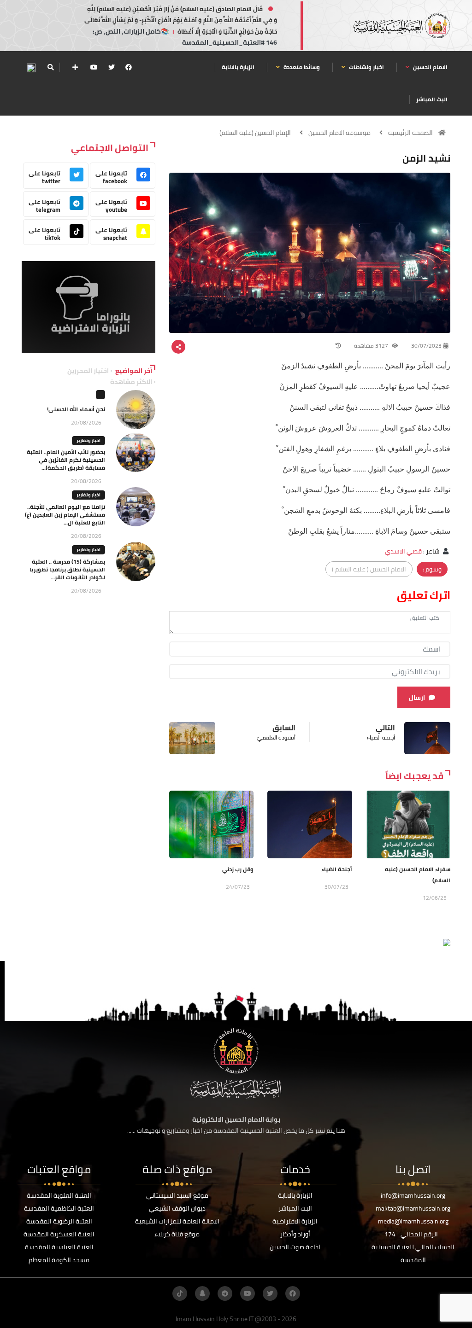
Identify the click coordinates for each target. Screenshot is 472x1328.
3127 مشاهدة (371, 345)
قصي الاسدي (403, 551)
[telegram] (225, 1293)
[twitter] (111, 67)
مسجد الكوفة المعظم (59, 1260)
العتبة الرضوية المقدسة (59, 1221)
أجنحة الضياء (336, 869)
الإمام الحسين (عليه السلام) (255, 133)
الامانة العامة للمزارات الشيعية (177, 1221)
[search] (50, 67)
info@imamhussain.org (413, 1195)
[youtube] (94, 67)
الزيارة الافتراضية (295, 1221)
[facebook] (128, 67)
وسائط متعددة (301, 67)
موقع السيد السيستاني (177, 1195)
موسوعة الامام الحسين (339, 133)
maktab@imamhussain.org (413, 1208)
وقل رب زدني (238, 869)
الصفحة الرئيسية (410, 133)
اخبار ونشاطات (366, 67)
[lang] (31, 67)
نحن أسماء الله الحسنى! (76, 409)
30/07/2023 (426, 345)
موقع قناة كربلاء (177, 1234)
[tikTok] (179, 1293)
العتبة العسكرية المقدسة (59, 1234)
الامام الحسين (430, 67)
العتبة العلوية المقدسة (59, 1195)
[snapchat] (202, 1293)
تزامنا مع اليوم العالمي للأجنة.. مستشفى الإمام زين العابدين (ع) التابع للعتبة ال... (65, 514)
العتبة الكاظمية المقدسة (59, 1208)
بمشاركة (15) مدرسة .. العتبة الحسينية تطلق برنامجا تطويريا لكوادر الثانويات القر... (67, 569)
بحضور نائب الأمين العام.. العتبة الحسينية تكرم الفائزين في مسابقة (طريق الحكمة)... (66, 460)
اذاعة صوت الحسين (295, 1247)
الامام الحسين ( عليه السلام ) (369, 569)
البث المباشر (432, 99)
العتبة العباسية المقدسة (59, 1247)
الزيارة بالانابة (238, 67)
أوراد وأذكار (295, 1234)
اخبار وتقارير (88, 440)
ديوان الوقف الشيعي (177, 1208)
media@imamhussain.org (413, 1221)
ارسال (417, 698)
